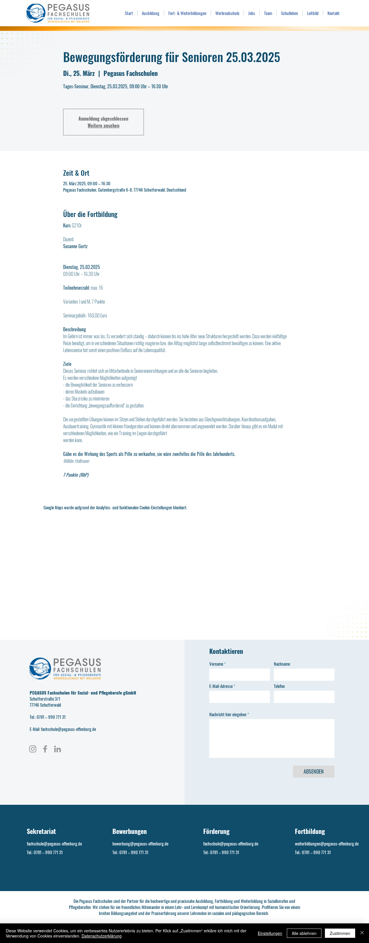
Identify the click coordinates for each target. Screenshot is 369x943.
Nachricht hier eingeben (227, 714)
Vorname (216, 664)
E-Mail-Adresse (221, 686)
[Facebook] (45, 749)
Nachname (282, 664)
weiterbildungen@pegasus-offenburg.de (327, 843)
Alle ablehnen (304, 933)
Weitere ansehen (103, 125)
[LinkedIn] (57, 749)
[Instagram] (32, 749)
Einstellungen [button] (270, 933)
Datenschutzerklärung (102, 936)
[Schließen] (362, 933)
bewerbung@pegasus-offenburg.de (140, 843)
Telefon (279, 686)
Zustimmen (340, 933)
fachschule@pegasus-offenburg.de (54, 843)
